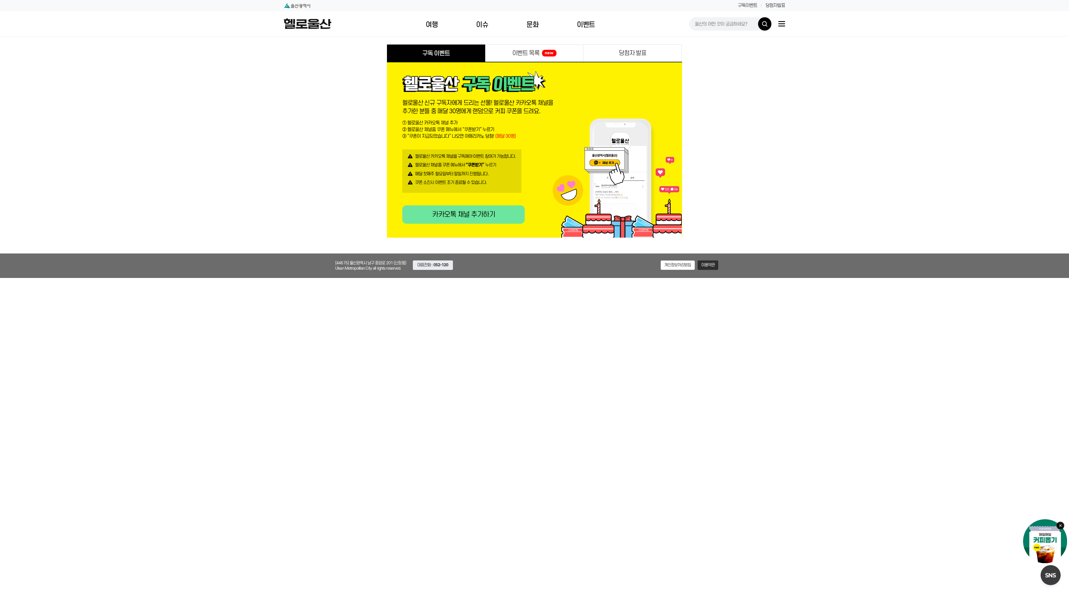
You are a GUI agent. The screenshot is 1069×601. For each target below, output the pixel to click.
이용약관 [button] (708, 265)
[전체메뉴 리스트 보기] (781, 23)
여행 (432, 24)
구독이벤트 (747, 5)
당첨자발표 (775, 5)
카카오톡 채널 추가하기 (463, 214)
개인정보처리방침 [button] (677, 265)
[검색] (764, 24)
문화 (532, 24)
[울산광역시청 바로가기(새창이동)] (297, 5)
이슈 (482, 24)
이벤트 (586, 24)
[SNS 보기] (1051, 575)
